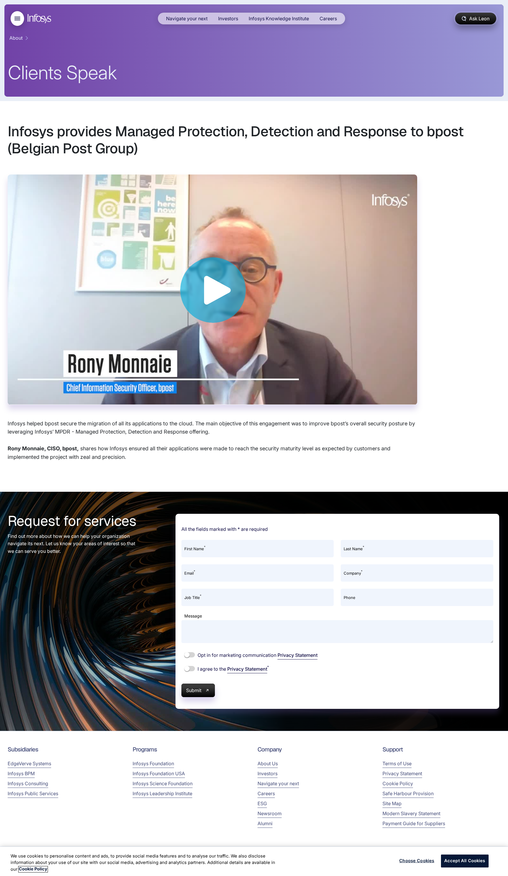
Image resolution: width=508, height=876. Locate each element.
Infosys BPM (21, 773)
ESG (262, 803)
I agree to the (232, 668)
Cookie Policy (397, 783)
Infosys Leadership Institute (162, 793)
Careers (328, 18)
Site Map (392, 803)
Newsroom (270, 813)
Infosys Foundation (153, 763)
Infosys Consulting (28, 783)
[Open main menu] (17, 18)
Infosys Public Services (33, 793)
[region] (254, 861)
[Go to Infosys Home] (40, 18)
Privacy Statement (297, 655)
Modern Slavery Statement (411, 813)
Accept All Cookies (464, 861)
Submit (193, 690)
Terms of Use (397, 763)
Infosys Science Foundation (163, 783)
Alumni (265, 823)
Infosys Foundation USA (159, 773)
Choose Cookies (416, 861)
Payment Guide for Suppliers (413, 823)
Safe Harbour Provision (408, 793)
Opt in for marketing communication (256, 655)
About (16, 38)
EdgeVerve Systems (29, 763)
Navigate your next (187, 18)
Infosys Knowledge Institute (279, 18)
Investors (228, 18)
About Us (268, 763)
